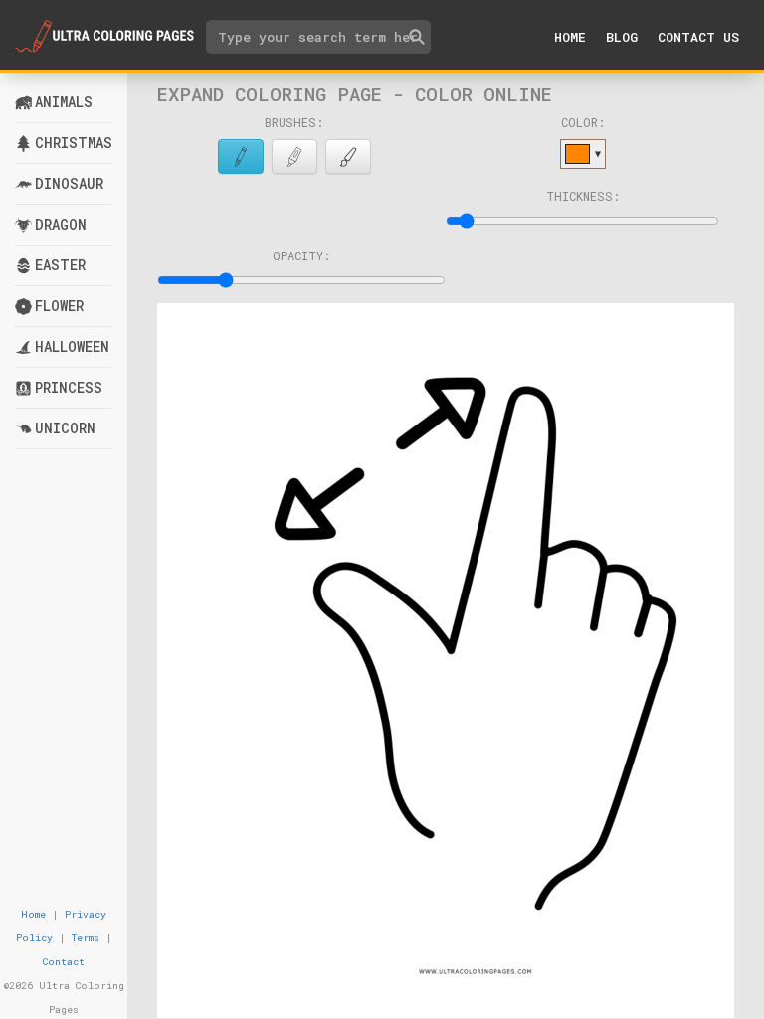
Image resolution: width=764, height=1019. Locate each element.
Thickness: (583, 196)
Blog (622, 37)
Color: (583, 122)
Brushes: (294, 122)
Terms (85, 938)
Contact (64, 961)
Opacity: (301, 255)
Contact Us (698, 37)
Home (570, 37)
